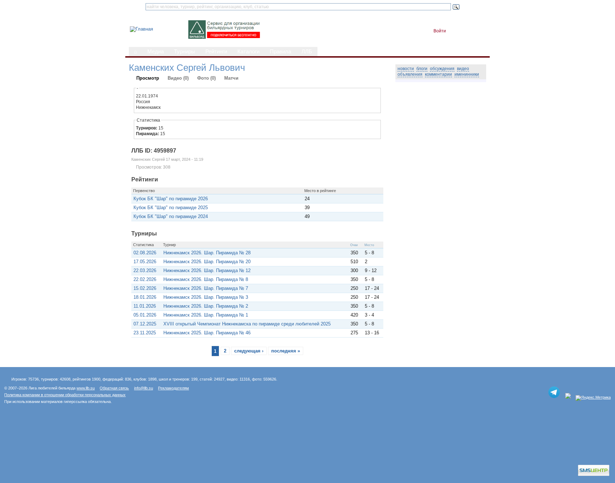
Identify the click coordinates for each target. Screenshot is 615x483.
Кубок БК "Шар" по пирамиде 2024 (170, 216)
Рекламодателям (173, 388)
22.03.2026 (144, 270)
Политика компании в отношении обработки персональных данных (65, 395)
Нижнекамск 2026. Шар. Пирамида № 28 (207, 252)
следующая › (248, 351)
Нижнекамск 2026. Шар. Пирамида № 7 (205, 288)
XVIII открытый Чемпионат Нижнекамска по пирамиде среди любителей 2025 (247, 324)
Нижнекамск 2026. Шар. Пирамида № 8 (205, 279)
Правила (280, 51)
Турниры (184, 51)
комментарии (438, 74)
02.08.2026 (144, 252)
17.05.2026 (144, 261)
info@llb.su (143, 388)
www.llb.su (86, 388)
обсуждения (442, 68)
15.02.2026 (144, 288)
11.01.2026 (144, 306)
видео (463, 68)
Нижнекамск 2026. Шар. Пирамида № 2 (205, 306)
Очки (354, 245)
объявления (410, 74)
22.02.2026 (144, 279)
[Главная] (141, 29)
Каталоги (248, 51)
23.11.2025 (144, 332)
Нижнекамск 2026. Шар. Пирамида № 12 (207, 270)
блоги (421, 68)
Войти (439, 30)
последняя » (285, 351)
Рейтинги (216, 51)
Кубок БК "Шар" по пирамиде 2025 (170, 207)
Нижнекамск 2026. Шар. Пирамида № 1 (205, 315)
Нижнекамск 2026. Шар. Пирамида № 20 (207, 261)
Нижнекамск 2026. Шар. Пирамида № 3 (205, 297)
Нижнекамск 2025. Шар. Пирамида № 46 (207, 332)
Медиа (155, 51)
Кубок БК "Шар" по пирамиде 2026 (170, 198)
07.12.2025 (144, 324)
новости (406, 68)
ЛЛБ (306, 51)
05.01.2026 (144, 315)
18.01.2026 (144, 297)
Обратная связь (114, 388)
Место (369, 245)
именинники (466, 74)
